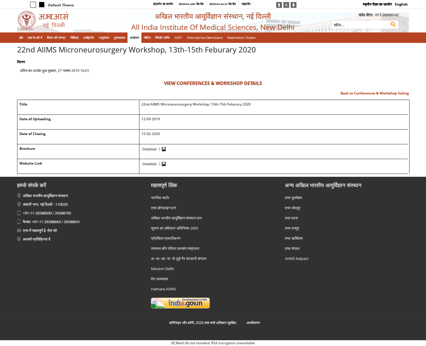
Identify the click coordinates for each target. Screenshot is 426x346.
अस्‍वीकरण (253, 322)
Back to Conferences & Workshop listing (375, 93)
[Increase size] (279, 4)
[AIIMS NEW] (62, 20)
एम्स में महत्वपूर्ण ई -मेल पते (40, 230)
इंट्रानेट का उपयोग (163, 4)
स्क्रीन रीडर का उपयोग (377, 4)
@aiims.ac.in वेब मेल (223, 4)
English (401, 4)
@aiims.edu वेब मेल (191, 4)
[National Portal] (180, 302)
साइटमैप (246, 4)
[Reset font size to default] (286, 4)
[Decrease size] (293, 4)
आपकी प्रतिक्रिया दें (36, 239)
